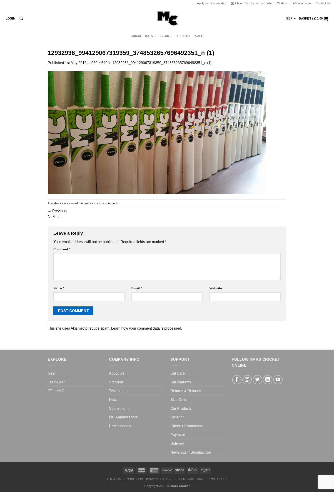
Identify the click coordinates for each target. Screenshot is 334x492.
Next (54, 217)
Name (58, 288)
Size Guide (179, 400)
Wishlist (282, 3)
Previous (57, 211)
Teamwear (56, 382)
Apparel (184, 36)
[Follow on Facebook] (237, 379)
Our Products (181, 408)
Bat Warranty (180, 382)
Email (136, 288)
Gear (164, 36)
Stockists (116, 382)
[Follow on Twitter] (257, 379)
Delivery (177, 443)
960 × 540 (99, 63)
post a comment (106, 203)
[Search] (21, 18)
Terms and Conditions (125, 479)
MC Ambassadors (123, 417)
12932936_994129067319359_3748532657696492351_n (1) (162, 63)
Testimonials (119, 391)
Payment (177, 435)
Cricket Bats (142, 36)
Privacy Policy (158, 479)
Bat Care (177, 373)
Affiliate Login (302, 3)
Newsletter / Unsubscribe (190, 452)
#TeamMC (56, 391)
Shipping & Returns (190, 479)
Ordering (177, 417)
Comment (61, 249)
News (113, 400)
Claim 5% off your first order (253, 3)
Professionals (120, 426)
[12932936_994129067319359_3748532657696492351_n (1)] (157, 132)
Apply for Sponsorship (211, 3)
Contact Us (323, 3)
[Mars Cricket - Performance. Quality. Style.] (167, 18)
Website (215, 288)
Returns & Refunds (185, 391)
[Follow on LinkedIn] (267, 379)
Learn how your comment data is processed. (146, 328)
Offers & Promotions (186, 426)
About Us (116, 373)
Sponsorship (119, 408)
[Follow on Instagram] (247, 379)
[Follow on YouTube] (278, 379)
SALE (199, 36)
